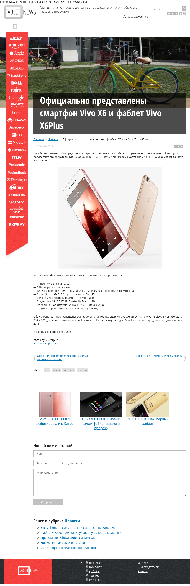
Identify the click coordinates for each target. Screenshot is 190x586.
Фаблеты (82, 370)
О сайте (143, 562)
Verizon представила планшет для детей (70, 548)
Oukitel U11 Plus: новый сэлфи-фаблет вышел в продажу (101, 423)
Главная (38, 139)
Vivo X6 (56, 370)
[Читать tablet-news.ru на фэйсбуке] (176, 13)
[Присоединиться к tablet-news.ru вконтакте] (173, 13)
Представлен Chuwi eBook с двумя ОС (68, 538)
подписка (95, 562)
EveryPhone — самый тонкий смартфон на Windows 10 (80, 528)
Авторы (143, 571)
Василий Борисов (44, 343)
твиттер (94, 575)
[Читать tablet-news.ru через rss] (169, 13)
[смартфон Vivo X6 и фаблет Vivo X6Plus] (110, 268)
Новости (53, 139)
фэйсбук (94, 571)
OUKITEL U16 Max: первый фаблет (148, 421)
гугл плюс (95, 580)
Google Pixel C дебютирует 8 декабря (159, 356)
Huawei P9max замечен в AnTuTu (65, 543)
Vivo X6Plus (68, 370)
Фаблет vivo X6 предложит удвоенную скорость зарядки (81, 533)
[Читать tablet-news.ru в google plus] (184, 13)
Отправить (48, 502)
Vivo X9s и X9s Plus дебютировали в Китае (54, 421)
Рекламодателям (148, 567)
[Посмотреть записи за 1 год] (81, 562)
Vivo (47, 370)
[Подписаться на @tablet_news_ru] (180, 13)
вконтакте (95, 567)
